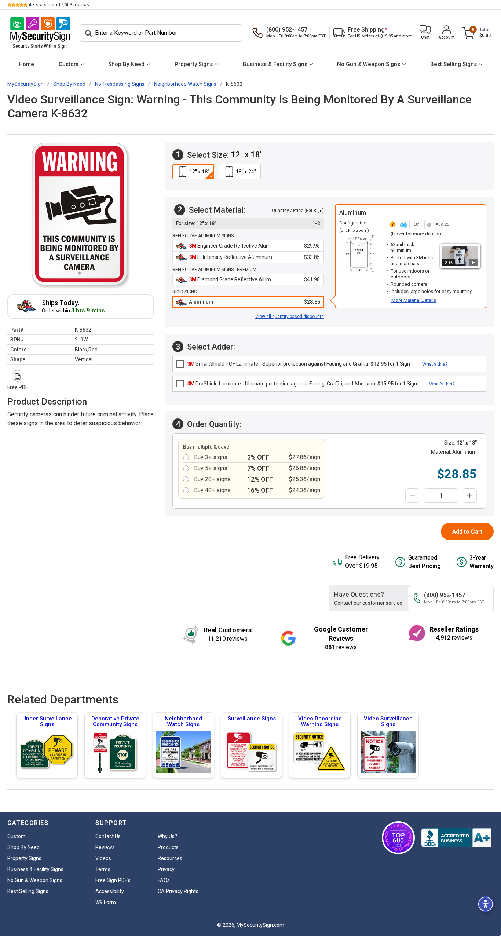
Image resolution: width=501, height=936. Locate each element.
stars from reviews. (59, 4)
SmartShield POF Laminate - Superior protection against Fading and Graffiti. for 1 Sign (298, 364)
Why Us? (167, 836)
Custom (68, 64)
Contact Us (108, 836)
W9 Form (105, 902)
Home (26, 64)
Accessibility (109, 891)
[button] (425, 32)
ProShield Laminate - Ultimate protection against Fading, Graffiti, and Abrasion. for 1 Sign (302, 384)
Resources (170, 858)
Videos (103, 858)
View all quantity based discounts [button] (289, 316)
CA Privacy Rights (178, 891)
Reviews (105, 847)
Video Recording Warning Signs (320, 721)
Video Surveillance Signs (388, 721)
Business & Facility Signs (275, 64)
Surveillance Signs (252, 718)
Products (168, 847)
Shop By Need (126, 64)
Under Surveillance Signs (47, 721)
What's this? (435, 364)
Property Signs (194, 64)
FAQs (164, 880)
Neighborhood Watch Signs (183, 721)
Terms (102, 869)
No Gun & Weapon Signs (368, 64)
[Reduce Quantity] (412, 495)
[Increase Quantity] (469, 495)
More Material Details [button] (413, 300)
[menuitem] (27, 64)
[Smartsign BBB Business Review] (456, 837)
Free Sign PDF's (113, 880)
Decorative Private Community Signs (115, 721)
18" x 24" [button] (246, 172)
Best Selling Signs (453, 64)
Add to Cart (467, 531)
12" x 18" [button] (199, 172)
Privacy (166, 869)
